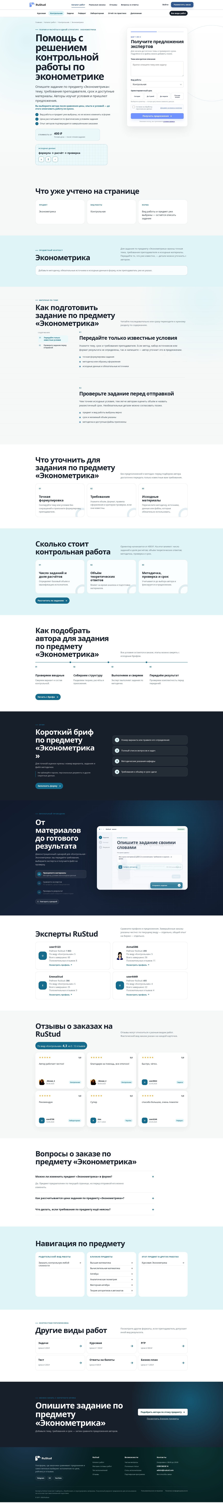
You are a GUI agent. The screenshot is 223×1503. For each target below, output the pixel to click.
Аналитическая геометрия (111, 1279)
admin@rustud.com (165, 1470)
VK (50, 1478)
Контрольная (56, 13)
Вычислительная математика (111, 1268)
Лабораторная (97, 13)
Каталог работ (78, 4)
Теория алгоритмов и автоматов (111, 1290)
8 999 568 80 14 (162, 1466)
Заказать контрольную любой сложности (60, 1264)
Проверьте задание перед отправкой (52, 346)
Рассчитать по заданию (52, 600)
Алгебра (111, 1273)
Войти (165, 4)
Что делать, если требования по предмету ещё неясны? (94, 1209)
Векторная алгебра (111, 1285)
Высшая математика (111, 1262)
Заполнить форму (49, 785)
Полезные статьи (132, 1466)
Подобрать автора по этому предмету (163, 1412)
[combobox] (157, 84)
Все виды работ (178, 13)
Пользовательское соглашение (152, 1491)
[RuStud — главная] (38, 4)
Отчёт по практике (117, 13)
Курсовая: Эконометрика (163, 1262)
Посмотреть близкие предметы (163, 1418)
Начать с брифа (48, 697)
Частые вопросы (131, 1462)
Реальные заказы (97, 4)
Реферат (82, 13)
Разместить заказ (182, 4)
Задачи (70, 13)
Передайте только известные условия (50, 339)
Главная (38, 22)
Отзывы (113, 4)
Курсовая (41, 13)
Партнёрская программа (135, 1474)
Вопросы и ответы (130, 4)
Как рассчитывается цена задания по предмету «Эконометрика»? (94, 1198)
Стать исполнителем (133, 1470)
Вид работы (136, 80)
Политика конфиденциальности (176, 1491)
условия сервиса (169, 121)
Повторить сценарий (47, 901)
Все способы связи (164, 1474)
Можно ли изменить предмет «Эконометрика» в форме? (94, 1176)
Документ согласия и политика (171, 108)
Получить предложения (157, 116)
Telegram (40, 1478)
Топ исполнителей (100, 1470)
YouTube (58, 1478)
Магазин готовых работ (102, 1466)
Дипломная (136, 13)
